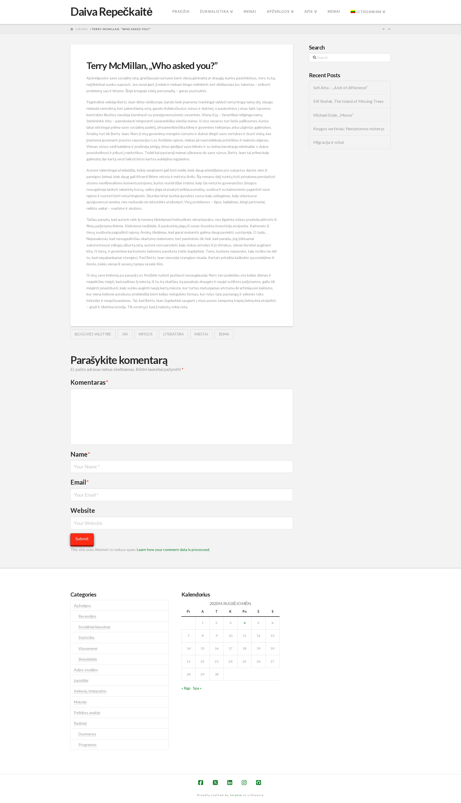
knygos (146, 334)
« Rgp (185, 688)
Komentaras (89, 382)
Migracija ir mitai (328, 142)
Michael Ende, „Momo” (333, 115)
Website (82, 510)
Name (80, 454)
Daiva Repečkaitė (111, 11)
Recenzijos (87, 616)
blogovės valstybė (93, 334)
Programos (87, 744)
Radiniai (80, 723)
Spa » (197, 688)
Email (79, 482)
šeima (224, 334)
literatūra (173, 334)
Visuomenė (87, 648)
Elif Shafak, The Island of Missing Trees (348, 101)
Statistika (86, 637)
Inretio (236, 795)
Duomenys (87, 734)
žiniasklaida (87, 659)
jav (125, 334)
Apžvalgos (82, 605)
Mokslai (80, 702)
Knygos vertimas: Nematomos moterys (348, 128)
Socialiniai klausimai (94, 626)
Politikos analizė (87, 712)
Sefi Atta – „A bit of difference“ (340, 87)
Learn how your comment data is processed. (173, 549)
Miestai (201, 334)
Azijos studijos (86, 669)
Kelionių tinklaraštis (90, 691)
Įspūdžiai (81, 680)
